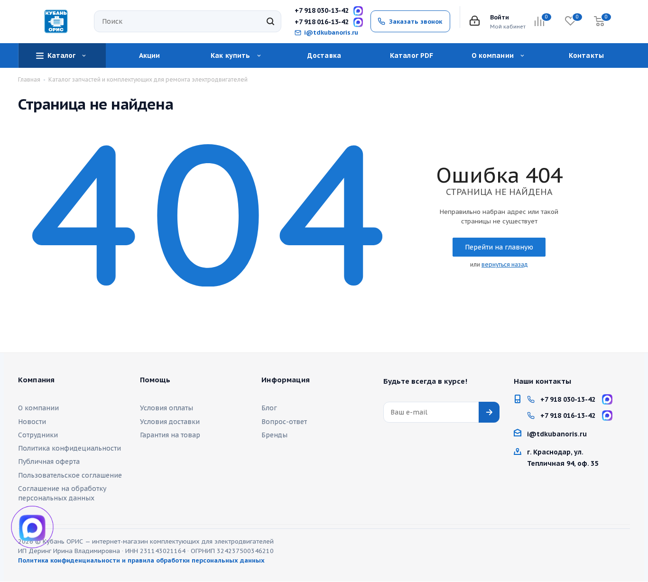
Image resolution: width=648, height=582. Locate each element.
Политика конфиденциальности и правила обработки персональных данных (141, 560)
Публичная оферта (49, 461)
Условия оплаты (166, 408)
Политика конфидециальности (69, 448)
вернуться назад (504, 264)
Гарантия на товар (170, 435)
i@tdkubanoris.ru (331, 33)
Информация (285, 380)
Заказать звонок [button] (415, 22)
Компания (36, 380)
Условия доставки (170, 421)
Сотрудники (38, 435)
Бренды (274, 435)
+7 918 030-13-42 (322, 11)
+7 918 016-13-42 (322, 22)
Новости (32, 421)
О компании (38, 408)
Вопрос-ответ (284, 421)
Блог (269, 408)
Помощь (155, 380)
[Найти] (270, 21)
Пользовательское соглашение (70, 475)
